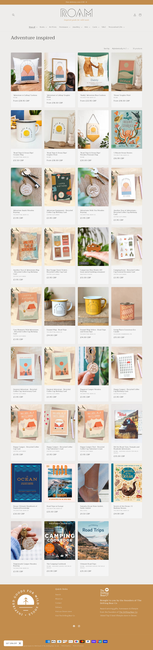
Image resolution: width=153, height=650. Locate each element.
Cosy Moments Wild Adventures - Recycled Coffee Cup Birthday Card (26, 332)
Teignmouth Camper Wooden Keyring (25, 565)
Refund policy (66, 646)
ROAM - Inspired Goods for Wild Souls (28, 646)
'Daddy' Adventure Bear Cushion (93, 95)
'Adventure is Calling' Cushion (25, 95)
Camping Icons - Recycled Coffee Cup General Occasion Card (127, 271)
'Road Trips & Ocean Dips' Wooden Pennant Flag (90, 154)
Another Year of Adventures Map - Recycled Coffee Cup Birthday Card (26, 272)
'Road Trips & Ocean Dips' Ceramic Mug (23, 154)
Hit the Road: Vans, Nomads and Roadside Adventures (126, 448)
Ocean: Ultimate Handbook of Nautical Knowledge (25, 507)
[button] (13, 15)
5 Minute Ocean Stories (123, 153)
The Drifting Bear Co (128, 612)
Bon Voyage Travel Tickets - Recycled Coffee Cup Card (57, 271)
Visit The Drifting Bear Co (65, 616)
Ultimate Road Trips (88, 564)
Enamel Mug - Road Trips (57, 330)
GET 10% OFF (11, 643)
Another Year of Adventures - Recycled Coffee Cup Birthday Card (125, 213)
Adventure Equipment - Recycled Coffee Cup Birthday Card (60, 212)
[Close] (20, 643)
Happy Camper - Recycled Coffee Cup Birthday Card (126, 390)
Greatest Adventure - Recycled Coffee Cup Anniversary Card (25, 390)
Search (58, 595)
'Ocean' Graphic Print (122, 95)
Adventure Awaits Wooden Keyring (23, 212)
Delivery (58, 607)
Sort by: (107, 49)
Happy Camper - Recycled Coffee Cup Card (26, 448)
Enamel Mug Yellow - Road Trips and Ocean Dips (93, 331)
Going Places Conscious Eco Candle (125, 331)
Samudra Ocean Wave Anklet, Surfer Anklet (91, 507)
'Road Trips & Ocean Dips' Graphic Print (57, 154)
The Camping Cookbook (56, 564)
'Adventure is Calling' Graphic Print (58, 96)
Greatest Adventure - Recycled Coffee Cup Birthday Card (58, 390)
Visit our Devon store (63, 611)
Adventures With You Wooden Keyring (92, 212)
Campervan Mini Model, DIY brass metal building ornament (92, 271)
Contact (58, 603)
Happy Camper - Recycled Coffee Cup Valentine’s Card (59, 448)
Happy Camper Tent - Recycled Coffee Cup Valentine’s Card (92, 448)
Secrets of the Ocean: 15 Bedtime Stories (123, 507)
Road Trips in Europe (55, 506)
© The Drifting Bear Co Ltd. (50, 646)
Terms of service (78, 646)
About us (58, 599)
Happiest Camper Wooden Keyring (90, 390)
